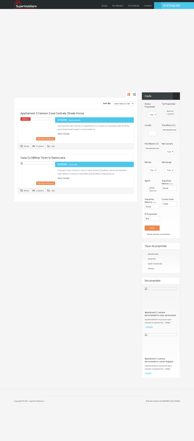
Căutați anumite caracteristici (158, 234)
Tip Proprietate (168, 104)
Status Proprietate (150, 105)
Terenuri (151, 268)
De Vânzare (117, 5)
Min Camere (167, 144)
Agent (147, 181)
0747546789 (171, 5)
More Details (64, 133)
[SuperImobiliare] (25, 4)
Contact (148, 5)
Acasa (104, 5)
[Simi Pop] (152, 190)
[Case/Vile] (169, 113)
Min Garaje (166, 162)
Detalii (167, 323)
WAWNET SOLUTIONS (171, 401)
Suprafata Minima (167, 182)
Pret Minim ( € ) (169, 125)
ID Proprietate (151, 214)
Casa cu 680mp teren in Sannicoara (42, 157)
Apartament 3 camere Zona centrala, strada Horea (52, 113)
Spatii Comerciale (155, 264)
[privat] (152, 187)
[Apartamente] (169, 111)
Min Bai (148, 162)
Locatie (148, 125)
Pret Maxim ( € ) (152, 144)
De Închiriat (133, 5)
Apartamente (153, 254)
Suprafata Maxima (150, 200)
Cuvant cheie (168, 199)
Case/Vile (152, 259)
